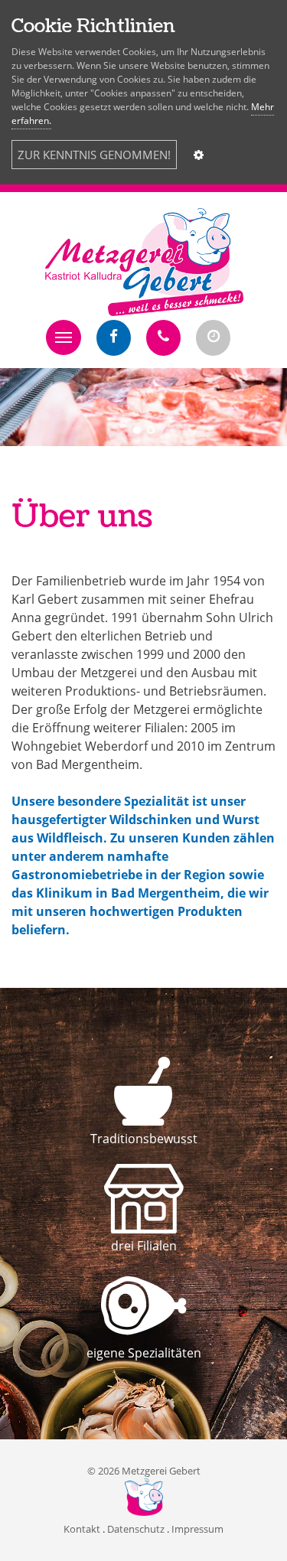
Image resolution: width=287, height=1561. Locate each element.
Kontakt (82, 1529)
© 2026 (144, 1471)
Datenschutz (136, 1529)
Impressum (197, 1529)
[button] (63, 337)
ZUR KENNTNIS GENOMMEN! (94, 154)
